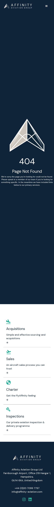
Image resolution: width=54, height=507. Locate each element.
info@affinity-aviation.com (27, 491)
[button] (46, 6)
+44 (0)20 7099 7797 (27, 488)
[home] (18, 6)
